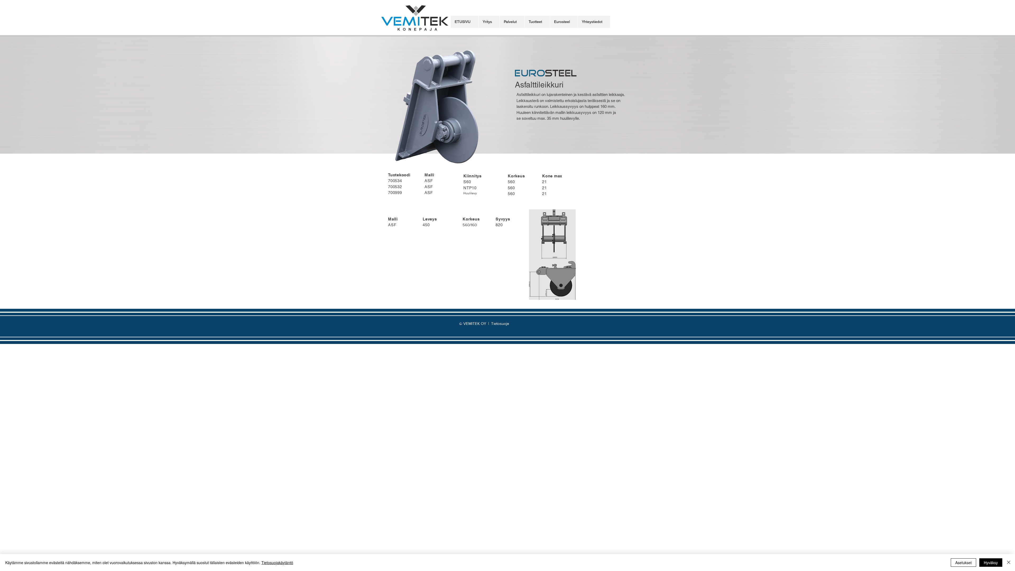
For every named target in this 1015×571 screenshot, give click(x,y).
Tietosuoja (500, 323)
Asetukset (963, 562)
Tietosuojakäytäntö (277, 562)
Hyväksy (991, 562)
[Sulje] (1008, 562)
